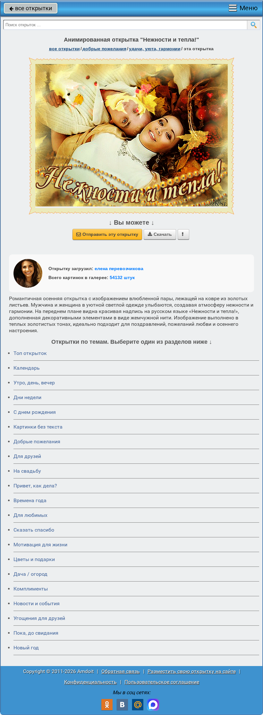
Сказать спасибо (33, 530)
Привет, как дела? (35, 486)
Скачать (160, 234)
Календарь (26, 368)
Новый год (26, 648)
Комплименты (30, 589)
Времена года (30, 500)
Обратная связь (120, 671)
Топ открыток (30, 353)
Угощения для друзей (39, 618)
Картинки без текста (38, 427)
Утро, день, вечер (34, 383)
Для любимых (30, 515)
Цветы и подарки (34, 559)
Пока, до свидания (35, 633)
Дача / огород (30, 574)
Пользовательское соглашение (161, 682)
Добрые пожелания (36, 441)
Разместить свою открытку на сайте (192, 671)
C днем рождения (34, 412)
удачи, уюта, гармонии (155, 48)
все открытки (30, 8)
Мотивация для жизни (40, 545)
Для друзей (27, 456)
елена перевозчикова (119, 268)
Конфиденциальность (90, 682)
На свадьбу (27, 471)
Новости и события (36, 603)
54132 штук (122, 277)
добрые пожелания (104, 48)
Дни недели (27, 397)
